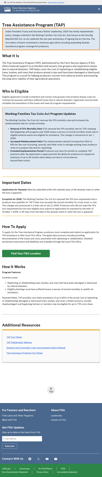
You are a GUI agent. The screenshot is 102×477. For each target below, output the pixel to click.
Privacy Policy (42, 472)
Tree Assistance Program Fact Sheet (25, 353)
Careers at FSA (58, 420)
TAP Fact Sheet (14, 337)
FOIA (63, 468)
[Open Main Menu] (99, 9)
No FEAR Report (45, 468)
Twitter (38, 459)
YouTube (47, 459)
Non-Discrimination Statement (15, 472)
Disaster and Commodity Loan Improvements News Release (36, 348)
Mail (55, 459)
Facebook (29, 459)
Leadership (56, 415)
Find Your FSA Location (26, 253)
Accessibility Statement (67, 472)
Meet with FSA (9, 420)
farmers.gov (25, 468)
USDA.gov (6, 468)
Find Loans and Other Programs (17, 415)
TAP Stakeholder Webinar (19, 342)
